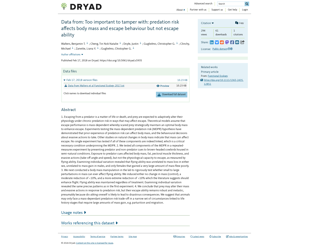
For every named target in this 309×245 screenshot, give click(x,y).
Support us (217, 10)
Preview (164, 85)
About (179, 10)
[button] (125, 80)
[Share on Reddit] (222, 42)
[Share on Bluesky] (217, 42)
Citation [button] (206, 23)
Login (245, 10)
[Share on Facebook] (232, 42)
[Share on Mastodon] (227, 42)
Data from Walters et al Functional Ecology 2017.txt (96, 86)
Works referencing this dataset (87, 223)
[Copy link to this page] (242, 42)
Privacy (64, 236)
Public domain (219, 49)
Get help (232, 10)
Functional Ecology (218, 76)
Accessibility (79, 236)
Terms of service (97, 236)
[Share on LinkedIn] (212, 42)
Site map (133, 236)
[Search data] (247, 4)
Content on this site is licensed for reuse (94, 243)
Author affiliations (70, 54)
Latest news (198, 236)
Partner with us (198, 10)
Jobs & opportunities (238, 236)
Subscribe (216, 236)
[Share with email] (237, 42)
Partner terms (116, 236)
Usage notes (72, 213)
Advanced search (203, 3)
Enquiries (180, 236)
